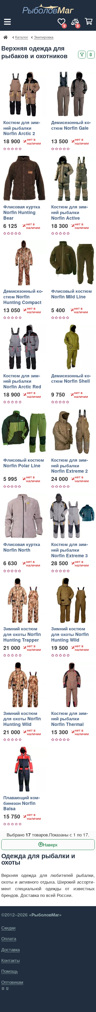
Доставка (10, 949)
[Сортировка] (91, 54)
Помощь (9, 971)
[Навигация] (7, 22)
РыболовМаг (5, 37)
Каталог (21, 36)
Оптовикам (12, 982)
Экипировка (43, 36)
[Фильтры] (82, 54)
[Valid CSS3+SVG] (8, 988)
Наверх (50, 844)
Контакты (10, 960)
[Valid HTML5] (3, 988)
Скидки (8, 927)
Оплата (8, 938)
